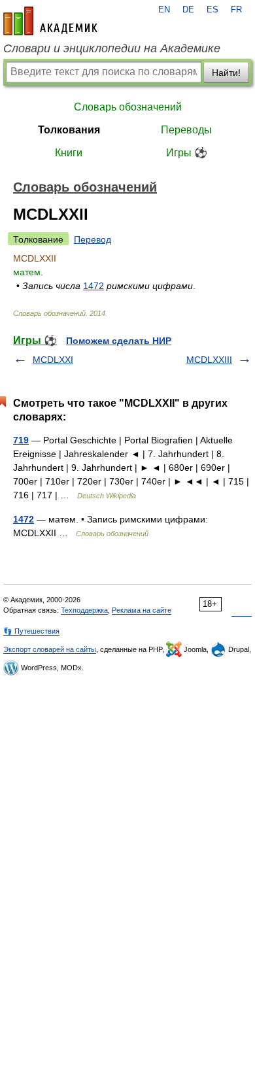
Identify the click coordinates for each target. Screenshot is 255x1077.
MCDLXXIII (209, 359)
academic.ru (50, 21)
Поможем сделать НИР (118, 340)
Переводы (186, 129)
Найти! (226, 72)
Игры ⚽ (186, 152)
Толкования (69, 129)
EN (164, 9)
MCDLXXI (53, 359)
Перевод (92, 239)
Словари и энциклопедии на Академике (111, 48)
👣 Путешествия (31, 631)
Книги (68, 152)
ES (212, 9)
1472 (93, 286)
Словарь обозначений (128, 106)
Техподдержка (84, 610)
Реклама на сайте (141, 610)
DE (188, 9)
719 (21, 440)
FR (236, 9)
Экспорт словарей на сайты (49, 649)
